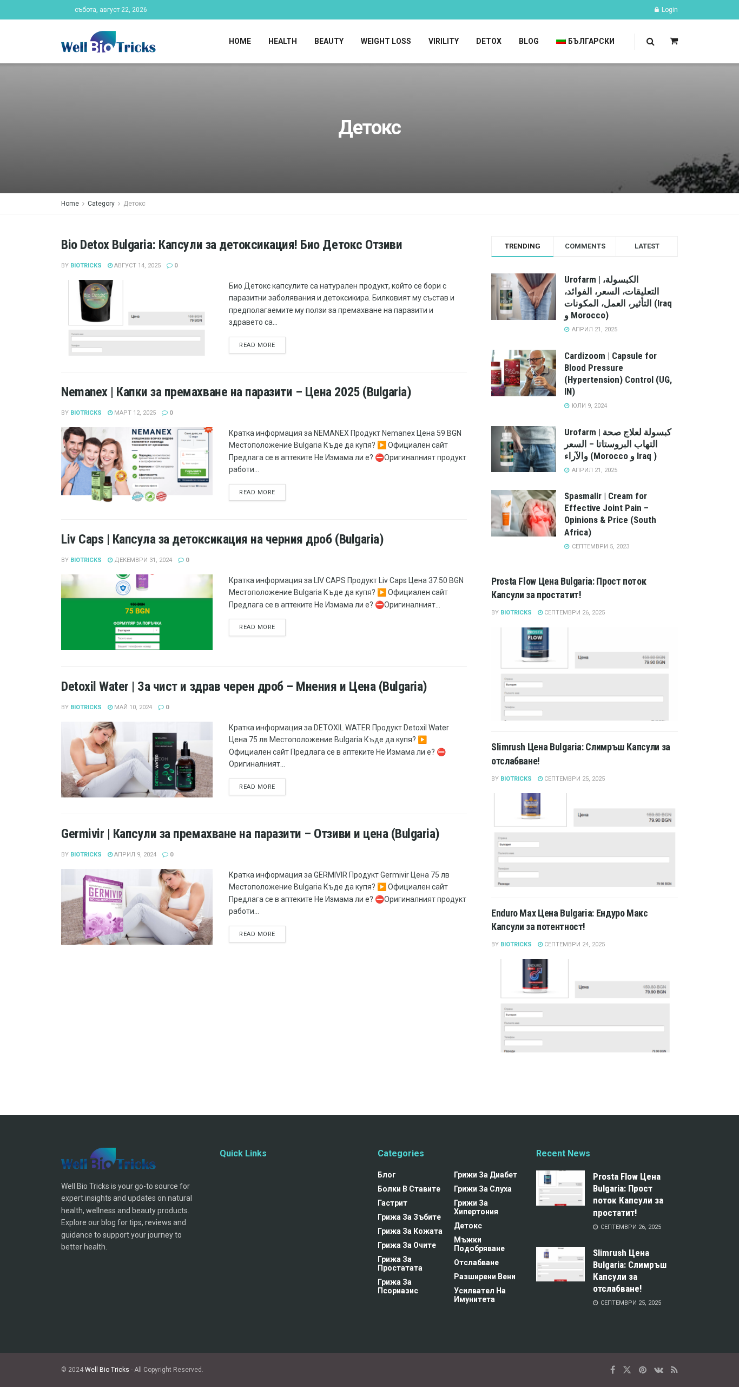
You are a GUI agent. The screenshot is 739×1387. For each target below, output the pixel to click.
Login (669, 10)
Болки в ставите (409, 1189)
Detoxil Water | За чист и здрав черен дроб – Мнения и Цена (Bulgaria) (244, 686)
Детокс (134, 203)
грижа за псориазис (398, 1286)
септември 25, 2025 (574, 778)
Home (240, 41)
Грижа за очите (407, 1245)
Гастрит (392, 1203)
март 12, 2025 (134, 412)
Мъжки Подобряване (479, 1244)
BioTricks (86, 265)
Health (282, 41)
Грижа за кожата (410, 1231)
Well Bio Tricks (107, 1369)
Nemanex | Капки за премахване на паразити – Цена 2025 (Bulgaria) (236, 392)
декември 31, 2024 (142, 560)
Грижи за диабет (485, 1174)
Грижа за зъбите (409, 1217)
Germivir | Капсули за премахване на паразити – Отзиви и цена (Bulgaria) (250, 833)
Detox (489, 41)
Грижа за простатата (400, 1263)
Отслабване (476, 1262)
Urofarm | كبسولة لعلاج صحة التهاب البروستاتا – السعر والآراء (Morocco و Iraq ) (617, 444)
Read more (257, 345)
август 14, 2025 (137, 265)
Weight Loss (386, 41)
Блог (387, 1174)
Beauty (329, 41)
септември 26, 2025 (574, 612)
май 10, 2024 (132, 707)
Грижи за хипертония (476, 1207)
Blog (529, 41)
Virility (443, 41)
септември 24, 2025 (574, 944)
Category (101, 203)
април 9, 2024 (134, 854)
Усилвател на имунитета (480, 1295)
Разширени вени (485, 1276)
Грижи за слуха (483, 1189)
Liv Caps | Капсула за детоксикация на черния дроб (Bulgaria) (222, 539)
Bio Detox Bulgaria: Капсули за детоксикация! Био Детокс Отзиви (231, 244)
